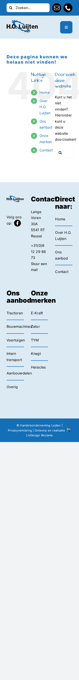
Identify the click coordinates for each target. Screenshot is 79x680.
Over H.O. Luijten (45, 107)
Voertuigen (16, 340)
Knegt (36, 353)
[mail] (56, 7)
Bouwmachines (19, 326)
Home (45, 92)
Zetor (35, 326)
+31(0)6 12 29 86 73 (38, 251)
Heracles (38, 367)
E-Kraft (37, 313)
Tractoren (15, 313)
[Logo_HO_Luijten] (22, 22)
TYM (35, 340)
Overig (12, 387)
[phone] (67, 7)
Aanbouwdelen (19, 373)
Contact (46, 150)
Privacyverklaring (20, 430)
